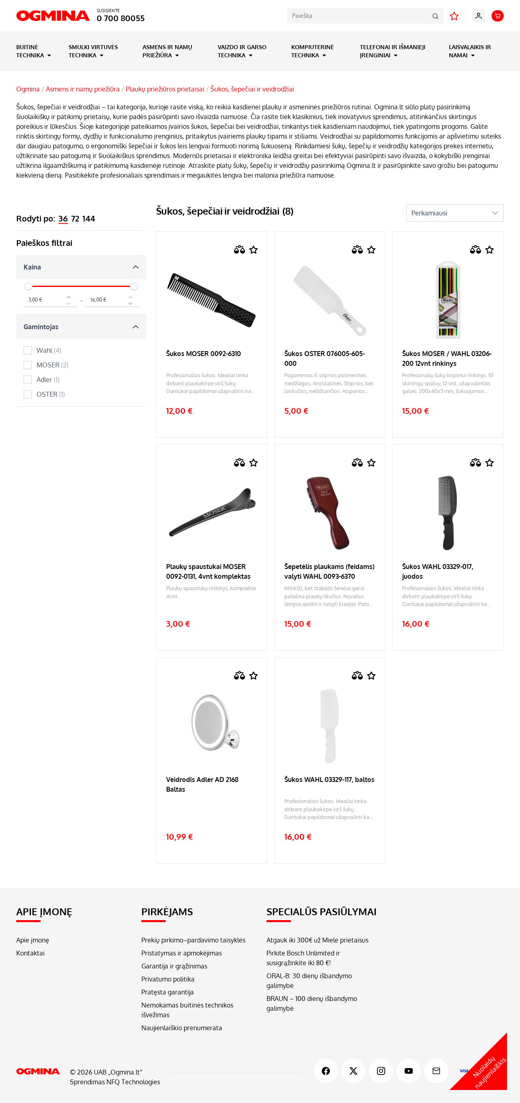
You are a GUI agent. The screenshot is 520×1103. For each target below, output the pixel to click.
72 (75, 218)
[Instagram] (381, 1071)
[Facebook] (326, 1071)
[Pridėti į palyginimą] (239, 249)
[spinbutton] (50, 300)
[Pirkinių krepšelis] (498, 16)
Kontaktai (30, 953)
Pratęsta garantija (167, 992)
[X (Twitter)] (353, 1071)
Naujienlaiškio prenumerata (181, 1028)
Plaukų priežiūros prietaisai (165, 89)
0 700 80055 (121, 18)
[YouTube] (408, 1071)
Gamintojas (41, 327)
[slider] (28, 286)
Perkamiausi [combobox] (429, 213)
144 (88, 218)
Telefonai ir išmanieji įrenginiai (392, 51)
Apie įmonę (32, 940)
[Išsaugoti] (253, 250)
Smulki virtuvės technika (93, 51)
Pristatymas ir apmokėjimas (181, 953)
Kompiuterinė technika (312, 51)
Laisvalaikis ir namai (470, 51)
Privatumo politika (168, 979)
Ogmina (28, 89)
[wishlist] (454, 15)
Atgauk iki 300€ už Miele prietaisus (317, 940)
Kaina (32, 267)
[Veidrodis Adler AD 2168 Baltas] (212, 809)
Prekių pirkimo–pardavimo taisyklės (193, 940)
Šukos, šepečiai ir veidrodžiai (252, 89)
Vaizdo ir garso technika (242, 51)
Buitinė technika (31, 51)
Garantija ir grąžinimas (174, 966)
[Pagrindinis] (38, 1071)
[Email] (436, 1071)
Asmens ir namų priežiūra (167, 51)
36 (63, 218)
